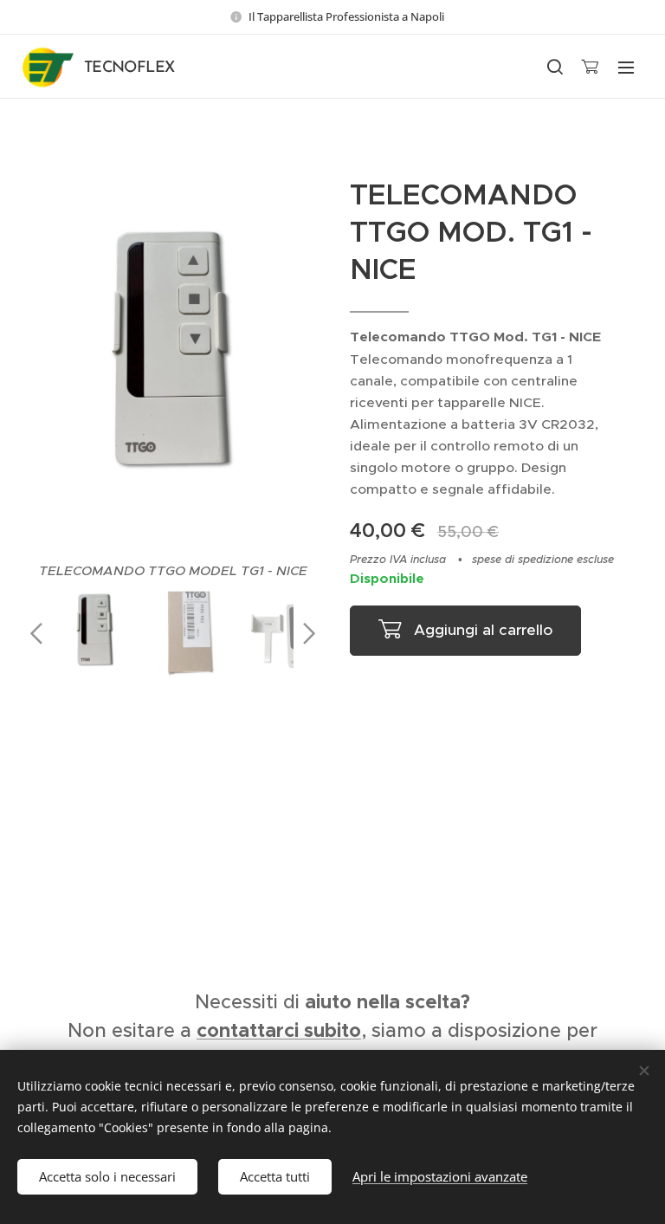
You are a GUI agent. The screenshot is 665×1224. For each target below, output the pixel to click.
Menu (626, 66)
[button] (554, 66)
